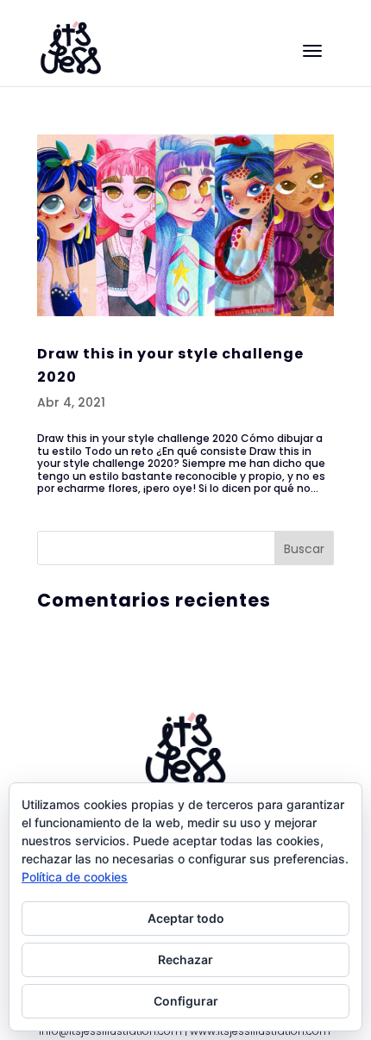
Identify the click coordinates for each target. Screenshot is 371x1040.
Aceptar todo (186, 918)
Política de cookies (75, 876)
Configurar (186, 1000)
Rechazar (185, 959)
